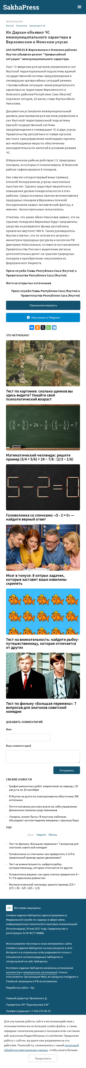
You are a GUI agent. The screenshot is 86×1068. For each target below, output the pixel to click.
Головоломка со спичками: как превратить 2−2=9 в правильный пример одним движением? (42, 855)
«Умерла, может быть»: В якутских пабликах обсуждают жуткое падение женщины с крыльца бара (44, 818)
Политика (21, 25)
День (30, 834)
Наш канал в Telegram (45, 317)
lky (32, 987)
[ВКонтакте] (31, 327)
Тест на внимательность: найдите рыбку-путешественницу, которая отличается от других (42, 643)
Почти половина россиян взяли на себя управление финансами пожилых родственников (43, 808)
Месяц (53, 834)
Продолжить (43, 1058)
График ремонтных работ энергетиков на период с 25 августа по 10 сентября (43, 788)
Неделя (41, 834)
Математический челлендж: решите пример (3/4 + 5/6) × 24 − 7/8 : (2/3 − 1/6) (39, 457)
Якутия (10, 25)
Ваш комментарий (18, 746)
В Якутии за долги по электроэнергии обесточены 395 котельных (44, 798)
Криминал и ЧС (37, 25)
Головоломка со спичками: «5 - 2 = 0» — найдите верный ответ (40, 517)
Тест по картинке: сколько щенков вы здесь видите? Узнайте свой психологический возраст (39, 395)
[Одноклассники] (37, 327)
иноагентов (13, 972)
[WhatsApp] (48, 327)
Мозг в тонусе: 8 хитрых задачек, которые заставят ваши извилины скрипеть (36, 579)
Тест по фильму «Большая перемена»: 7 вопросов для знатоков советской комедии (41, 707)
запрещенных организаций (40, 972)
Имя (9, 729)
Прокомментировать (43, 305)
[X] (43, 327)
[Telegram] (54, 327)
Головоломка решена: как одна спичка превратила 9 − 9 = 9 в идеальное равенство (44, 876)
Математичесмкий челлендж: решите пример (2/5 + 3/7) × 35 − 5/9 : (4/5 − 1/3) (42, 886)
